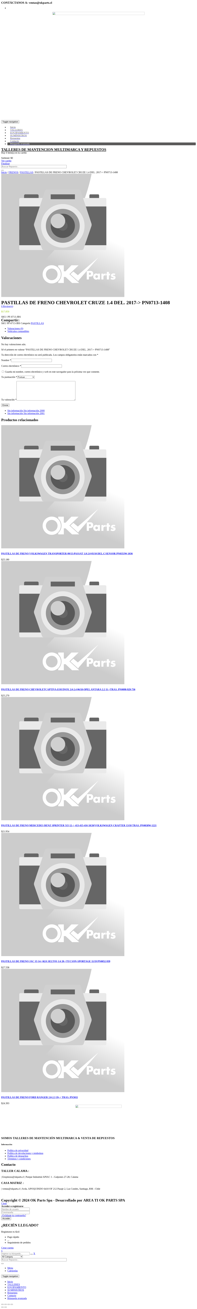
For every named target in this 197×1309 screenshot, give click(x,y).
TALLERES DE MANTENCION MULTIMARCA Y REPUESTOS (53, 150)
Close (4, 1203)
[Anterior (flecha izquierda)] (2, 1307)
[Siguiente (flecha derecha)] (5, 1307)
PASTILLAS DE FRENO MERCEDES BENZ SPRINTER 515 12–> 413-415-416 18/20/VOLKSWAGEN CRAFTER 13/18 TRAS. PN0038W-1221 (79, 825)
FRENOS (13, 172)
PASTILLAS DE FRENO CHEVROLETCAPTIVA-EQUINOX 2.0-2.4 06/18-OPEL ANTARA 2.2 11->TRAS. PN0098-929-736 (68, 689)
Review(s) (7, 306)
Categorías (12, 1270)
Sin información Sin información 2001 (26, 413)
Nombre (6, 360)
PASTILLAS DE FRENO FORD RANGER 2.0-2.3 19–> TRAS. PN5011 (39, 1097)
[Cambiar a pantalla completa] (8, 1304)
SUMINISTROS (15, 1290)
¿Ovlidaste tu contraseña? (13, 1215)
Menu (10, 1268)
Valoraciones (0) (15, 328)
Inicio (4, 172)
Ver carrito (6, 160)
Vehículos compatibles (18, 331)
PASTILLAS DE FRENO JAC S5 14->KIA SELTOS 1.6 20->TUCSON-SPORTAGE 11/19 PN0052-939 (55, 961)
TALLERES (13, 1284)
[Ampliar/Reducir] (11, 1304)
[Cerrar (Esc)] (2, 1304)
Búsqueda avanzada (17, 1298)
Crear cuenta (7, 1247)
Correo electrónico (11, 366)
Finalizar (5, 163)
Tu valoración (8, 399)
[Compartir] (5, 1304)
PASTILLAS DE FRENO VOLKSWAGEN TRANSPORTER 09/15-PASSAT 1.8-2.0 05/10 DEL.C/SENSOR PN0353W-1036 (67, 553)
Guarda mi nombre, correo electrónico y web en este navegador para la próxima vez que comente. (52, 371)
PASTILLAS (26, 172)
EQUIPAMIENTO (16, 1287)
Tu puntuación (9, 377)
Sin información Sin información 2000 (26, 410)
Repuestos (12, 1292)
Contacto (11, 1295)
